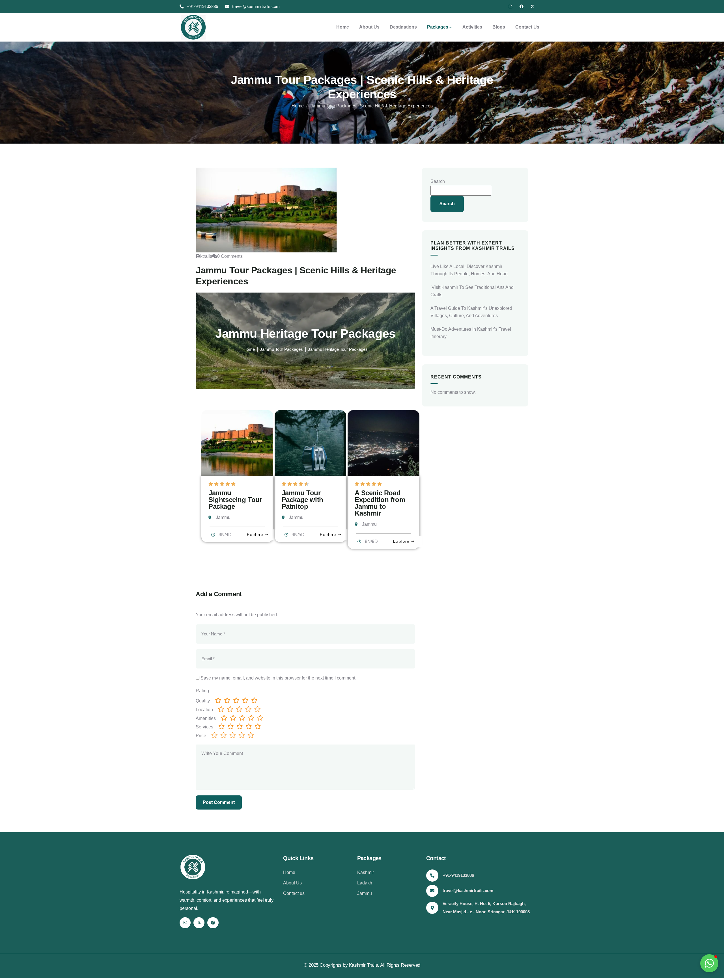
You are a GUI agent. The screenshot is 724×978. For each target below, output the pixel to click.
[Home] (193, 27)
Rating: (203, 690)
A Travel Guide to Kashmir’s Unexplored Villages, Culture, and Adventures (471, 312)
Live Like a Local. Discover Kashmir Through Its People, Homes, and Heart (469, 270)
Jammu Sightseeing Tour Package (235, 499)
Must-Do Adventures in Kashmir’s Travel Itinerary (470, 333)
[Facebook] (521, 6)
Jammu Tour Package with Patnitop (302, 499)
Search (437, 181)
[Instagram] (510, 6)
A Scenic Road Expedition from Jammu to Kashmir (380, 503)
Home (298, 105)
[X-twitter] (533, 6)
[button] (709, 963)
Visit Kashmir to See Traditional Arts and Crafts (472, 291)
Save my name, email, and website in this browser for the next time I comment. (278, 678)
